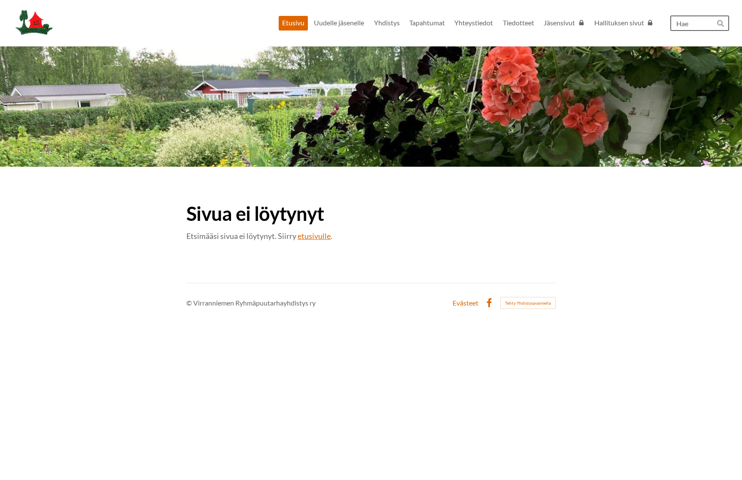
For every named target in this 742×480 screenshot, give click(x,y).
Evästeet (465, 303)
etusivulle (314, 236)
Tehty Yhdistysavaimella (528, 303)
